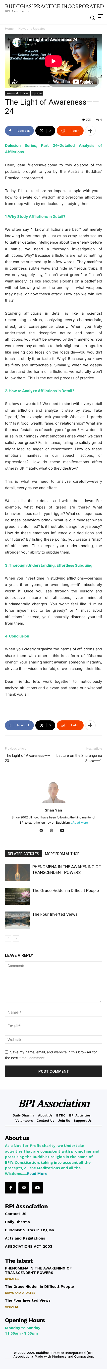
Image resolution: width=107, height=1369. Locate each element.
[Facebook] (10, 1187)
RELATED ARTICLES (23, 854)
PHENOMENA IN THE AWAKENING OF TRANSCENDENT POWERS (38, 1270)
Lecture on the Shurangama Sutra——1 (79, 758)
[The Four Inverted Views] (17, 920)
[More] (90, 131)
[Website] (54, 831)
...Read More (79, 822)
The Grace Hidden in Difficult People (65, 890)
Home (9, 28)
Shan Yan (53, 810)
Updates (37, 93)
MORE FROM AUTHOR (62, 854)
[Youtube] (64, 831)
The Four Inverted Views (55, 914)
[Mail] (43, 831)
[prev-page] (8, 938)
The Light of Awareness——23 (27, 758)
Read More (37, 1173)
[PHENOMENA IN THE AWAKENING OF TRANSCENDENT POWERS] (17, 872)
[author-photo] (53, 803)
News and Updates (31, 28)
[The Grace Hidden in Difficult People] (17, 896)
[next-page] (16, 938)
